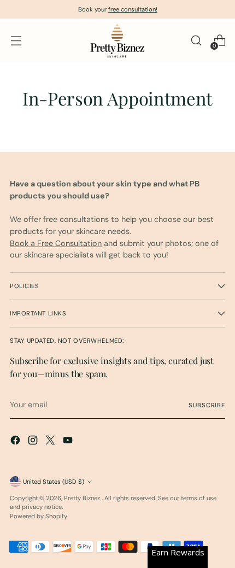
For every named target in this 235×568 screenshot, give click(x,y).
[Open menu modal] (15, 41)
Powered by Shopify (38, 516)
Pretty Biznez (83, 498)
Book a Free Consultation (56, 243)
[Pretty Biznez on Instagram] (33, 442)
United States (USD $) (53, 481)
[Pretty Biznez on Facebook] (16, 442)
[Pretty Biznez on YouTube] (68, 442)
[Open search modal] (196, 41)
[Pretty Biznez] (117, 40)
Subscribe (207, 405)
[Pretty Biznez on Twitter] (51, 442)
